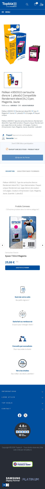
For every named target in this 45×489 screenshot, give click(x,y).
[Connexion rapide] (41, 5)
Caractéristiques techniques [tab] (28, 171)
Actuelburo (28, 450)
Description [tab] (10, 171)
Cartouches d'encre (11, 252)
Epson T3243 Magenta (15, 256)
